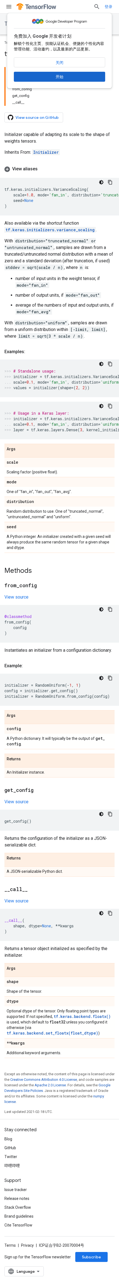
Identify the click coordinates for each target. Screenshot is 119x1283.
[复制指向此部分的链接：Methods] (37, 571)
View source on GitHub (37, 117)
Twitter (10, 1156)
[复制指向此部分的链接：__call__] (33, 889)
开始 (59, 76)
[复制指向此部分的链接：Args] (21, 449)
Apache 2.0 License (50, 1085)
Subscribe (91, 1256)
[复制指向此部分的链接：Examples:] (30, 351)
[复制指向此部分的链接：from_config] (42, 586)
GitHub (10, 1148)
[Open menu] (8, 6)
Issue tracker (15, 1189)
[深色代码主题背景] (101, 182)
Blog (8, 1139)
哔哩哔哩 (12, 1165)
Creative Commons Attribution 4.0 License (43, 1079)
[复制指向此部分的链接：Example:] (28, 666)
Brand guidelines (18, 1216)
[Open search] (97, 6)
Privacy (27, 1245)
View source (16, 597)
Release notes (16, 1198)
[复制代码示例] (110, 182)
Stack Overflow (17, 1207)
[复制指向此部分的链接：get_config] (39, 790)
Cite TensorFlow (18, 1225)
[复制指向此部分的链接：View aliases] (43, 169)
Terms (10, 1245)
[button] (59, 169)
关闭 (59, 62)
